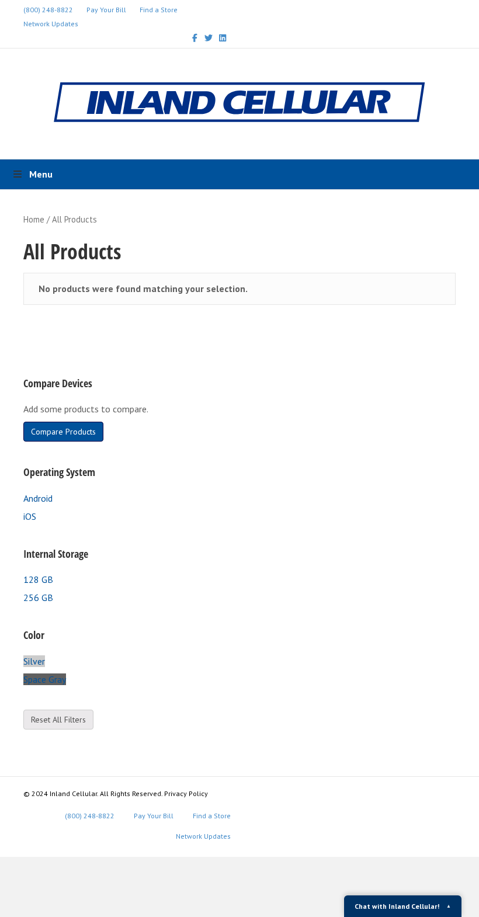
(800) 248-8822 (48, 9)
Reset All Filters (58, 719)
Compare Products (63, 431)
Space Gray (44, 679)
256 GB (38, 597)
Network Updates (50, 23)
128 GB (38, 579)
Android (38, 498)
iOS (29, 516)
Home (33, 219)
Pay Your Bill (106, 9)
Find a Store (159, 9)
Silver (34, 661)
